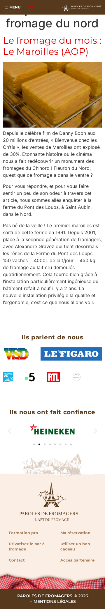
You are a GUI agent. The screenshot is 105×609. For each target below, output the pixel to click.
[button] (9, 431)
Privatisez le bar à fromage (27, 546)
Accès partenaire (77, 560)
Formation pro (23, 532)
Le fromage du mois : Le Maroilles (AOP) (52, 46)
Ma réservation (75, 532)
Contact (17, 560)
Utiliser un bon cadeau (75, 546)
